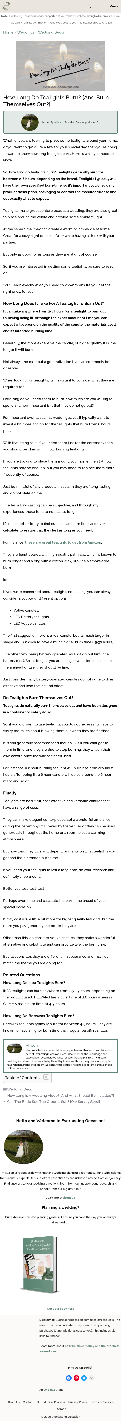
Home (8, 32)
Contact (28, 1402)
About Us (13, 1402)
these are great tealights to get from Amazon (63, 542)
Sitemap (60, 1409)
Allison (57, 122)
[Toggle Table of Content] (44, 1077)
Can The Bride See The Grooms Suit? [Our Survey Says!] (53, 1102)
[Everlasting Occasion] (6, 6)
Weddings (25, 32)
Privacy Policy (77, 1402)
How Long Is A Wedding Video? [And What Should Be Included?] (60, 1095)
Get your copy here (60, 1308)
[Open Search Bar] (89, 6)
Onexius (50, 1389)
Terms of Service (102, 1402)
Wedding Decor (51, 32)
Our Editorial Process (51, 1402)
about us (69, 1197)
